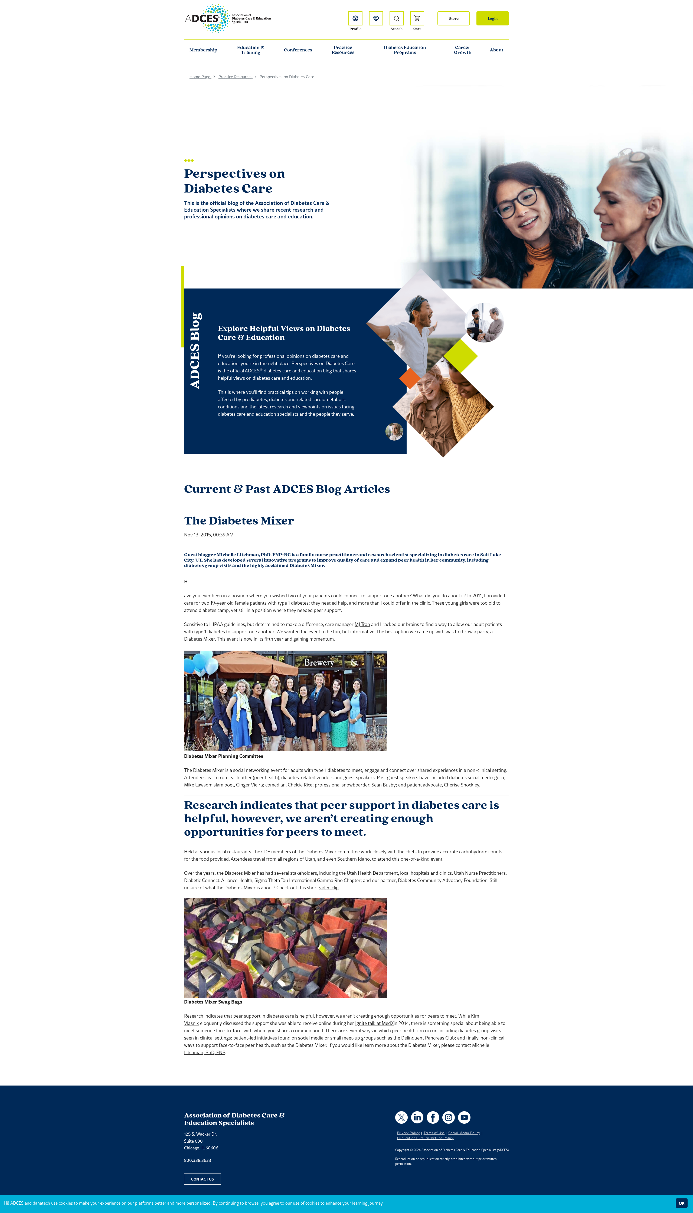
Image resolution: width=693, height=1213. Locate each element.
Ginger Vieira (249, 784)
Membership (203, 50)
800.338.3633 (197, 1160)
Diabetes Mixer (199, 638)
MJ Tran (362, 624)
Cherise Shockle (460, 784)
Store (454, 18)
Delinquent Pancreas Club (428, 1037)
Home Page (200, 77)
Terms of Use (434, 1133)
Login (493, 18)
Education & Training (250, 49)
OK (681, 1203)
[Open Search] (397, 18)
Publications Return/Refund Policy (425, 1138)
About (497, 50)
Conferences (298, 50)
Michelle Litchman (238, 554)
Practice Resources (343, 49)
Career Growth (463, 49)
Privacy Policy (408, 1133)
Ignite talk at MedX (374, 1023)
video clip (329, 887)
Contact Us (202, 1179)
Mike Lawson (197, 784)
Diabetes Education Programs (405, 49)
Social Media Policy (464, 1133)
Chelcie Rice (300, 784)
